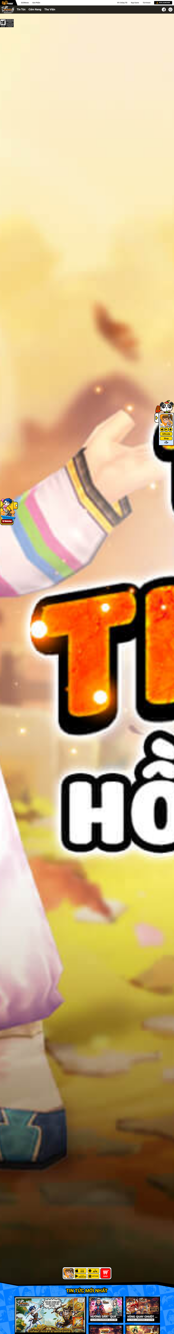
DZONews (25, 3)
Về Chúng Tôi (122, 3)
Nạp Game (135, 3)
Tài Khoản (146, 3)
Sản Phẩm (36, 3)
